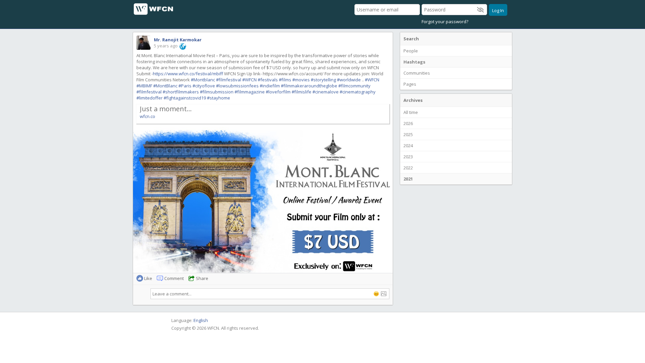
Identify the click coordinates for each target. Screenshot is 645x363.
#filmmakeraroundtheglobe (309, 86)
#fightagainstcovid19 (185, 98)
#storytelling (323, 80)
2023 (408, 157)
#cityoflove (203, 86)
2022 (408, 168)
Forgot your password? (445, 21)
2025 (408, 134)
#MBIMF (144, 86)
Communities (416, 73)
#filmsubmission (216, 92)
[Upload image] (383, 293)
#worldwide (349, 80)
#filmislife (301, 92)
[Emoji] (376, 293)
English (201, 320)
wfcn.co (147, 116)
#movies (301, 80)
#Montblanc (203, 80)
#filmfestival (228, 80)
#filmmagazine (249, 92)
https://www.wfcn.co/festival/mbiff (188, 74)
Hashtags (414, 62)
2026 (408, 123)
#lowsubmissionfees (237, 86)
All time (410, 112)
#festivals (268, 80)
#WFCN (249, 80)
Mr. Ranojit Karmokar (178, 40)
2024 (408, 146)
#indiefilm (270, 86)
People (410, 51)
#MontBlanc (165, 86)
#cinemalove (325, 92)
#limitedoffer (149, 98)
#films (285, 80)
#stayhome (218, 98)
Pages (409, 84)
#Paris (184, 86)
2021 (408, 179)
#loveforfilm (278, 92)
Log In (498, 10)
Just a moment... (166, 108)
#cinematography (358, 92)
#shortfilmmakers (181, 92)
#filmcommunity (354, 86)
